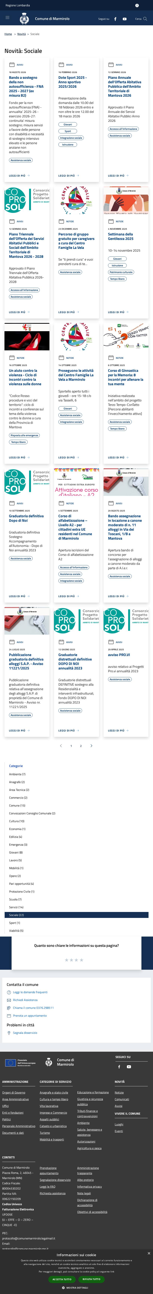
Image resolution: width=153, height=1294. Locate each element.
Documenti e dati (13, 1132)
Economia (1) (17, 829)
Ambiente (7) (17, 774)
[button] (76, 1288)
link (112, 1271)
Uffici (5, 1106)
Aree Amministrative (15, 1099)
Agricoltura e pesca (89, 1148)
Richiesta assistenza (52, 1193)
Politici (6, 1119)
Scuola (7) (15, 899)
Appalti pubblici (49, 1119)
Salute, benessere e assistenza (89, 1132)
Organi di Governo (13, 1092)
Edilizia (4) (15, 836)
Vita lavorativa (49, 1106)
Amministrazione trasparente (88, 1170)
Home (8, 34)
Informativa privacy (89, 1186)
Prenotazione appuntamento (49, 1170)
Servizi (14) (16, 907)
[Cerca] (145, 19)
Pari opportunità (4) (21, 883)
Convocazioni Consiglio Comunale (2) (32, 813)
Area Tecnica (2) (19, 790)
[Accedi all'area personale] (137, 5)
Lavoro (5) (15, 860)
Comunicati (122, 1099)
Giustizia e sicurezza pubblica (90, 1101)
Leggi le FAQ (47, 1186)
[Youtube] (123, 18)
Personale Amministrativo (18, 1126)
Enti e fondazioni (13, 1112)
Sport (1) (14, 923)
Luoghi (119, 1124)
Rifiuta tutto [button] (91, 1279)
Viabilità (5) (16, 930)
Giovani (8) (16, 852)
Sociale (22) (16, 915)
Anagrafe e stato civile (54, 1092)
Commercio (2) (18, 797)
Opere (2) (15, 876)
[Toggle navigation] (7, 17)
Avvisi (20, 64)
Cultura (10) (16, 821)
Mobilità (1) (16, 868)
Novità (21, 34)
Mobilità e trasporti (52, 1139)
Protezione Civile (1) (21, 891)
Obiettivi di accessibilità (92, 1212)
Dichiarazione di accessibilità (87, 1202)
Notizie (70, 221)
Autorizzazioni (86, 1141)
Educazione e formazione (93, 1092)
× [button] (148, 1253)
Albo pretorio (85, 1180)
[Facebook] (114, 18)
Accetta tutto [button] (62, 1279)
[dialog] (76, 1271)
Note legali (84, 1193)
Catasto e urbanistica (53, 1126)
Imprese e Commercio (53, 1112)
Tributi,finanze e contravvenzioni (87, 1113)
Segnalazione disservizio (55, 1180)
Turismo (45, 1132)
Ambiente (83, 1123)
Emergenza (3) (18, 844)
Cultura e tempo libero (54, 1099)
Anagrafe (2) (17, 782)
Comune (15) (17, 805)
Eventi (119, 1131)
